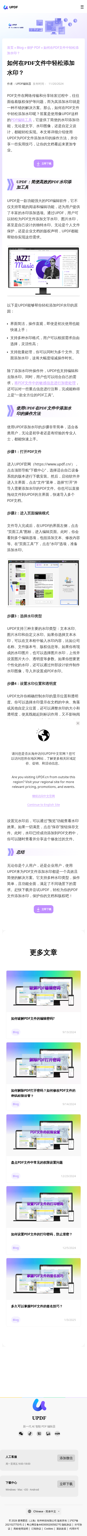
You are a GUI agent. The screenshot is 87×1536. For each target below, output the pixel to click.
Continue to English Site (43, 805)
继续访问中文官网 (43, 796)
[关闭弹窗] (78, 723)
